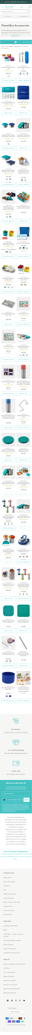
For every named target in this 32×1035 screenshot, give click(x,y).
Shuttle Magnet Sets (23, 313)
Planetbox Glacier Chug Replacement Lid (23, 550)
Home (3, 46)
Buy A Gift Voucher (9, 882)
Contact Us (7, 886)
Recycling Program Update (12, 940)
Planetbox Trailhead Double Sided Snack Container (8, 551)
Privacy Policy (8, 906)
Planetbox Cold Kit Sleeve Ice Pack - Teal (8, 103)
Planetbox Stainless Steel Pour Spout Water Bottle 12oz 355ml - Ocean (8, 417)
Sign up (26, 799)
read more (15, 35)
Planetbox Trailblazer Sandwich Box (8, 279)
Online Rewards (9, 898)
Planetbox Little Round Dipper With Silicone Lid (23, 135)
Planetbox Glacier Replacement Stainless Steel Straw (23, 654)
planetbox (17, 46)
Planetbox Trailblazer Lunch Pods (23, 279)
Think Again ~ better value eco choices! (13, 935)
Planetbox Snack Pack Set (23, 243)
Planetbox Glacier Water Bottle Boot (8, 688)
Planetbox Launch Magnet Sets (8, 382)
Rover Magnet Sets (8, 346)
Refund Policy (8, 914)
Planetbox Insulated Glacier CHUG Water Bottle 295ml (8, 517)
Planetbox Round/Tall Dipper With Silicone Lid (8, 482)
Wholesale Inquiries (10, 993)
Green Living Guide (10, 948)
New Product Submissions (12, 989)
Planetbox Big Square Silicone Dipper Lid (23, 621)
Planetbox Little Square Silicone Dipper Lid (8, 621)
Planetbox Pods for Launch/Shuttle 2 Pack (8, 243)
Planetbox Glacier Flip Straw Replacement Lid (8, 653)
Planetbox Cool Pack (23, 102)
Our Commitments (9, 972)
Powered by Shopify (20, 1024)
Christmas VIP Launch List (12, 953)
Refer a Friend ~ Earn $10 (12, 902)
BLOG (5, 930)
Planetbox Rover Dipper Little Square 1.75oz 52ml (8, 135)
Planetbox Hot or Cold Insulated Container (8, 584)
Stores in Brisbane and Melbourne (14, 964)
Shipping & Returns (10, 894)
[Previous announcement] (2, 2)
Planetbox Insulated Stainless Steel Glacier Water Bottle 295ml (23, 585)
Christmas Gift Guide (10, 926)
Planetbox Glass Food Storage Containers (23, 688)
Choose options (8, 80)
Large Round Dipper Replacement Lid (23, 450)
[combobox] (4, 800)
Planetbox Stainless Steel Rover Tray (8, 314)
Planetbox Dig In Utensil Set (23, 68)
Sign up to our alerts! (10, 984)
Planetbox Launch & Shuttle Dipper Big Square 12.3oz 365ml (8, 208)
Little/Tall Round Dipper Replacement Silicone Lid (8, 450)
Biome (12, 1024)
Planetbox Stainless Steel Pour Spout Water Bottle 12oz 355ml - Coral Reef (23, 383)
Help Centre (7, 877)
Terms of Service (9, 910)
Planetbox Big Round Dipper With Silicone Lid (23, 516)
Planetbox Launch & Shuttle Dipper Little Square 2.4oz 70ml (23, 172)
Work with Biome (9, 976)
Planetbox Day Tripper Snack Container (23, 347)
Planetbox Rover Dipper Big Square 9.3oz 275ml (8, 171)
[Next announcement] (30, 2)
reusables (9, 46)
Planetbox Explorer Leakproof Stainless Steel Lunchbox (23, 483)
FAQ (5, 890)
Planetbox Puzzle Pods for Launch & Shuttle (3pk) (23, 207)
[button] (2, 7)
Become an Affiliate (10, 980)
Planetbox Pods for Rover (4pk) (8, 68)
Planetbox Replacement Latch (23, 416)
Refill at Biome (8, 944)
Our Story (7, 968)
